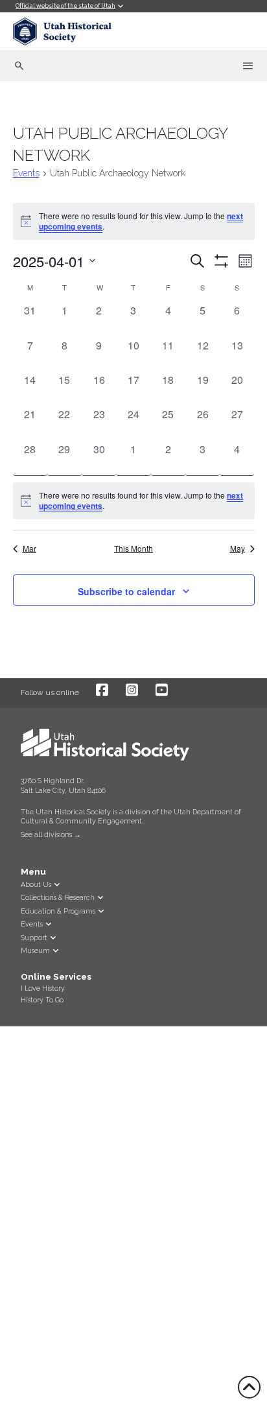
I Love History (43, 988)
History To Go (42, 1000)
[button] (22, 848)
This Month (133, 548)
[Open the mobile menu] (248, 66)
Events (26, 173)
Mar (29, 548)
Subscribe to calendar (126, 591)
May (237, 548)
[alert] (134, 500)
